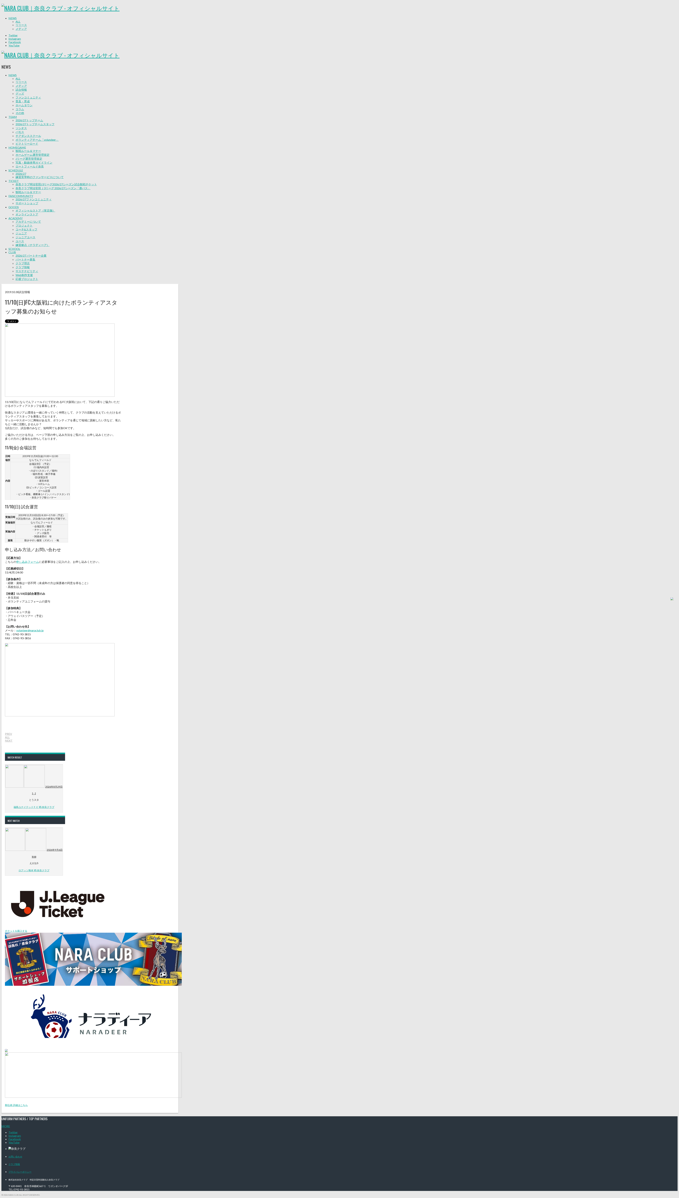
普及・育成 (23, 101)
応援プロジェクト (27, 279)
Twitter (13, 35)
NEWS (12, 18)
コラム (20, 109)
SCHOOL (14, 248)
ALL (18, 21)
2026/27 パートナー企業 (31, 255)
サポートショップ (27, 203)
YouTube (13, 45)
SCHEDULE (15, 170)
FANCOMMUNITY (20, 196)
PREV (8, 733)
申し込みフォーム (27, 561)
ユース (20, 241)
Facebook (14, 42)
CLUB (12, 252)
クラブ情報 (23, 267)
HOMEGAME (17, 147)
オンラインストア (27, 214)
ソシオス (21, 128)
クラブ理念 (23, 263)
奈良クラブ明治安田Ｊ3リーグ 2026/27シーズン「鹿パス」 (53, 188)
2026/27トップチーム (29, 120)
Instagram (14, 38)
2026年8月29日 (54, 786)
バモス (20, 132)
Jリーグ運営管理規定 (29, 158)
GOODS (13, 207)
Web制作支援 (24, 275)
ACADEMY (15, 218)
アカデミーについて (28, 221)
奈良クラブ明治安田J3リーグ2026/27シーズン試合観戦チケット (56, 184)
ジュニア (21, 233)
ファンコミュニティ (28, 97)
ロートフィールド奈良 (30, 166)
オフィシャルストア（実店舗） (35, 210)
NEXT (9, 740)
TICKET (13, 181)
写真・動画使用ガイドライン (34, 162)
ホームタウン (24, 105)
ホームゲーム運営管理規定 (33, 154)
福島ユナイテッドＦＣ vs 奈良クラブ (34, 807)
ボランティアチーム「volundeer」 (37, 139)
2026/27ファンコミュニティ (34, 199)
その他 (20, 113)
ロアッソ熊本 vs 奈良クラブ (34, 870)
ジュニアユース (25, 237)
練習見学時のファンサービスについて (40, 177)
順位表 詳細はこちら (16, 1105)
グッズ (20, 93)
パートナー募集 (25, 259)
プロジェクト (24, 225)
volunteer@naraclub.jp (30, 630)
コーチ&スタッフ (26, 229)
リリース (21, 25)
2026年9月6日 (55, 849)
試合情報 (21, 89)
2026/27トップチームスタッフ (35, 124)
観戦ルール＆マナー (28, 150)
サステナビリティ (27, 271)
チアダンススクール (28, 135)
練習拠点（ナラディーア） (33, 245)
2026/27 (21, 173)
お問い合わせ (15, 1156)
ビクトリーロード (27, 143)
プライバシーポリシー (19, 1171)
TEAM (12, 117)
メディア (21, 28)
